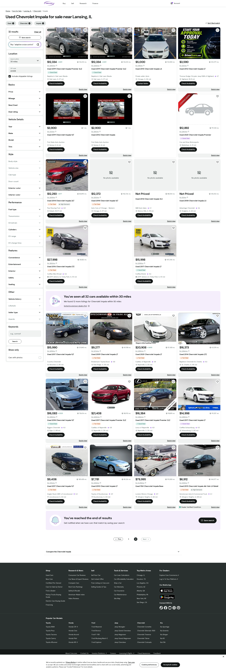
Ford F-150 (96, 634)
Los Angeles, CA (142, 583)
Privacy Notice (71, 662)
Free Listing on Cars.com (100, 583)
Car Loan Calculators (121, 575)
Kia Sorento (164, 631)
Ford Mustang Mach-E (100, 638)
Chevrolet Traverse (144, 634)
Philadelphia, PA (142, 595)
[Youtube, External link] (170, 607)
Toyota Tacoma (51, 634)
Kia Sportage (164, 627)
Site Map (117, 598)
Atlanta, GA (141, 591)
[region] (113, 662)
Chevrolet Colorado (144, 642)
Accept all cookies (170, 665)
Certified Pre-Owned (53, 583)
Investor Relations (98, 653)
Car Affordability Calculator (124, 579)
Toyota (48, 623)
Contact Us (84, 653)
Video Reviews (74, 598)
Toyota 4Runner (51, 642)
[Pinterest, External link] (178, 607)
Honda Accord (74, 634)
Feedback (157, 653)
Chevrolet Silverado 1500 (146, 631)
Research (83, 3)
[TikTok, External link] (161, 607)
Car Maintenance (120, 595)
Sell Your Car (95, 575)
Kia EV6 (162, 642)
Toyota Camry (51, 638)
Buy (64, 3)
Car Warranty (119, 587)
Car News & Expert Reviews (78, 579)
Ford (93, 623)
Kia (161, 623)
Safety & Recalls (74, 591)
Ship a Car (117, 583)
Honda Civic (73, 631)
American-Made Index (77, 595)
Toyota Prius (50, 631)
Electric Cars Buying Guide (55, 601)
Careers (113, 653)
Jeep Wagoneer (120, 634)
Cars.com (131, 662)
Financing (49, 605)
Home (8, 11)
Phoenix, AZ (141, 587)
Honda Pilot (73, 638)
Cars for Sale (17, 11)
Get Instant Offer (97, 579)
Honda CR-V (73, 627)
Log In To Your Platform (167, 579)
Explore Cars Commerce (168, 575)
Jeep (116, 623)
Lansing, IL (27, 11)
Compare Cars (74, 583)
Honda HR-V (73, 642)
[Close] (223, 656)
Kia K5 (162, 638)
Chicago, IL (141, 575)
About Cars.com (71, 653)
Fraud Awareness (144, 653)
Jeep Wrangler (119, 627)
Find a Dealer (50, 591)
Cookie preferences (149, 665)
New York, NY (141, 598)
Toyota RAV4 (50, 627)
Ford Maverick (97, 627)
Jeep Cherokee (120, 642)
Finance (95, 3)
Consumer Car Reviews (77, 575)
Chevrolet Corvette (144, 627)
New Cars (49, 579)
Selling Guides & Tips (98, 587)
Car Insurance (119, 591)
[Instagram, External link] (174, 607)
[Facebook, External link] (165, 607)
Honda (71, 623)
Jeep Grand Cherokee (122, 631)
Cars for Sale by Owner (54, 587)
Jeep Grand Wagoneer (122, 638)
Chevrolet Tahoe (143, 638)
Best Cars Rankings (76, 587)
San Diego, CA (142, 602)
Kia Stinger (164, 634)
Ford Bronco (96, 631)
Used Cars (49, 575)
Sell (72, 3)
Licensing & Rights (125, 653)
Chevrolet (37, 11)
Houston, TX (141, 579)
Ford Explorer (96, 642)
